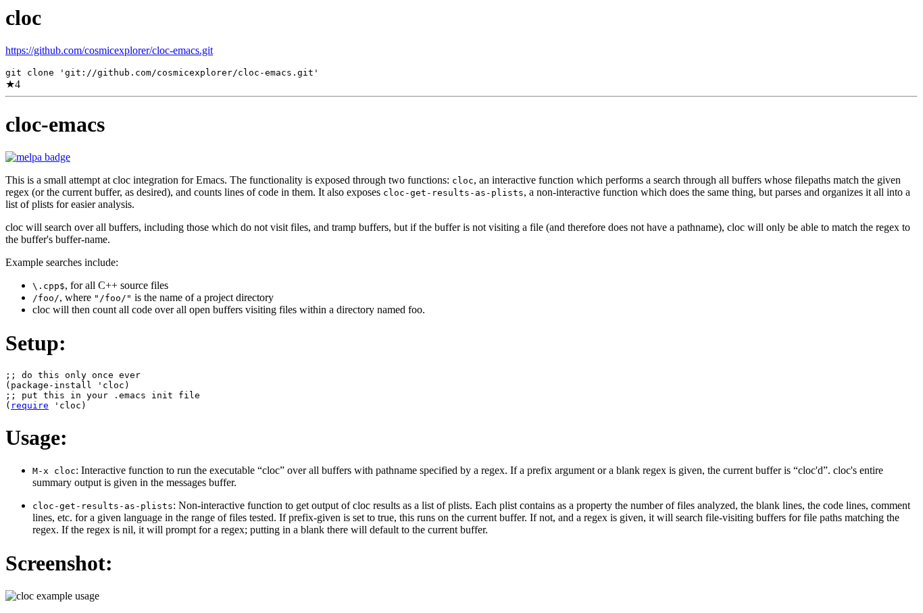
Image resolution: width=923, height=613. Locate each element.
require (30, 405)
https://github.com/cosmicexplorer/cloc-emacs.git (109, 50)
